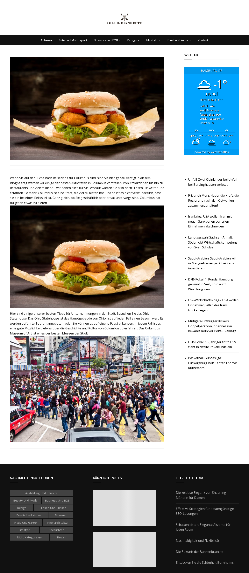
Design (132, 40)
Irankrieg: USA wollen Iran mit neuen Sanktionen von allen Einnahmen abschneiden (210, 221)
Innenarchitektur (58, 522)
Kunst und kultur (177, 40)
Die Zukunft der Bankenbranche (199, 551)
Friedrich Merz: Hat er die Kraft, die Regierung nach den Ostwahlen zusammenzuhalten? (213, 200)
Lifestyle (151, 40)
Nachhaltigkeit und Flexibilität (197, 540)
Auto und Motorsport (73, 40)
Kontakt (203, 40)
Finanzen (61, 515)
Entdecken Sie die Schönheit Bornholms (205, 562)
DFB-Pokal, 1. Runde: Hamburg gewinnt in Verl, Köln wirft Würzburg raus (210, 284)
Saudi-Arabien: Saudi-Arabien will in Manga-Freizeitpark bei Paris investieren (212, 263)
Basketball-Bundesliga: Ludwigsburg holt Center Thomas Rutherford (213, 363)
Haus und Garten (26, 522)
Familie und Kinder (28, 515)
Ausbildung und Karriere (41, 493)
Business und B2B (106, 40)
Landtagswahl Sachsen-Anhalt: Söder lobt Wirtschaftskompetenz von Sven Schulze (212, 242)
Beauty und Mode (25, 500)
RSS (187, 165)
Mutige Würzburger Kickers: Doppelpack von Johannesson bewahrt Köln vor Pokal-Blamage (212, 326)
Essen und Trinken (53, 508)
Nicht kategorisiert (29, 537)
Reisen (61, 537)
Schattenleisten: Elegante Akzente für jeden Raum (203, 527)
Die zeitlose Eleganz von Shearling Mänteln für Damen (201, 495)
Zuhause (46, 40)
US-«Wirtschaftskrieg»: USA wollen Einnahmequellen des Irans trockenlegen (213, 305)
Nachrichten (56, 530)
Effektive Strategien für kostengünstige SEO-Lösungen (205, 511)
